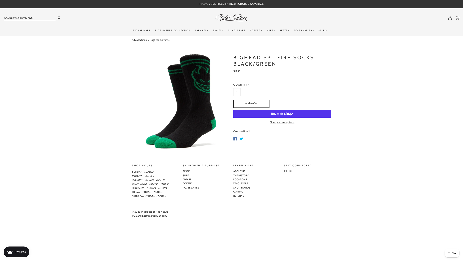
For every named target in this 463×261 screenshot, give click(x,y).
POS (134, 215)
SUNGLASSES (237, 30)
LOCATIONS (240, 179)
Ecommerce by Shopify (154, 215)
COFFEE (255, 30)
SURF (269, 30)
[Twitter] (241, 139)
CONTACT (238, 191)
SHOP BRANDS (241, 187)
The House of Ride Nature (154, 211)
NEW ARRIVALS (140, 30)
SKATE (284, 30)
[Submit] (58, 18)
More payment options (282, 122)
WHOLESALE (240, 183)
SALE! (322, 30)
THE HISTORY (241, 175)
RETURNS (238, 195)
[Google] (249, 139)
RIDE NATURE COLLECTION (172, 30)
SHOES (217, 30)
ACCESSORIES (303, 30)
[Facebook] (235, 139)
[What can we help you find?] (30, 18)
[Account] (450, 18)
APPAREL (201, 30)
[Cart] (457, 18)
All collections (139, 40)
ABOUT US (239, 171)
